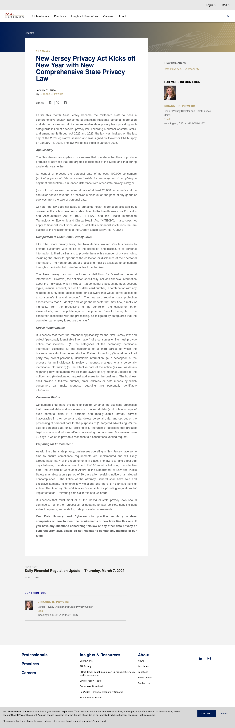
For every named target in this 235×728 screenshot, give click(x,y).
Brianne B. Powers (52, 94)
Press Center (145, 677)
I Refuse (224, 713)
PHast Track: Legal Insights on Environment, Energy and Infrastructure (107, 673)
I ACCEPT (206, 713)
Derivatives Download (91, 686)
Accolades (143, 666)
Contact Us (144, 683)
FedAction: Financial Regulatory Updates (101, 691)
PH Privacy (43, 51)
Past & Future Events (91, 697)
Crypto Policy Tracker (91, 680)
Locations (143, 671)
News (141, 660)
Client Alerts (86, 660)
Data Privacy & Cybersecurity (181, 69)
